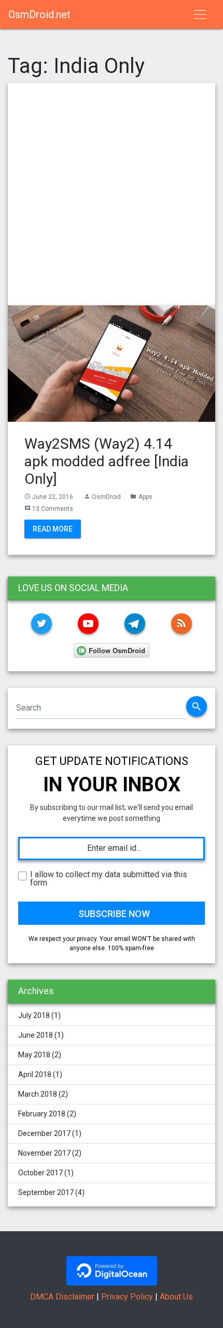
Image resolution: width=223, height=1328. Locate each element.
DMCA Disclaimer (62, 1297)
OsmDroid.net (39, 14)
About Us (176, 1297)
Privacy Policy (127, 1297)
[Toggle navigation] (200, 14)
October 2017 (40, 1173)
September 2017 (46, 1192)
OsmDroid (106, 496)
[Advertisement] (111, 194)
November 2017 (44, 1153)
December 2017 (44, 1133)
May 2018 (34, 1055)
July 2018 (34, 1015)
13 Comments (52, 508)
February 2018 (41, 1114)
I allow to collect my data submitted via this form (108, 878)
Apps (145, 496)
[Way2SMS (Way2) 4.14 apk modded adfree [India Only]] (111, 363)
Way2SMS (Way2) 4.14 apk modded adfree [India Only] (106, 461)
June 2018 (35, 1035)
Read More (53, 528)
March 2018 (37, 1094)
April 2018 (34, 1074)
